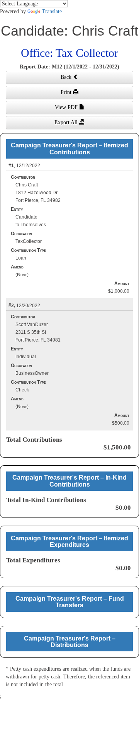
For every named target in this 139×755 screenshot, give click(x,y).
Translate (52, 11)
